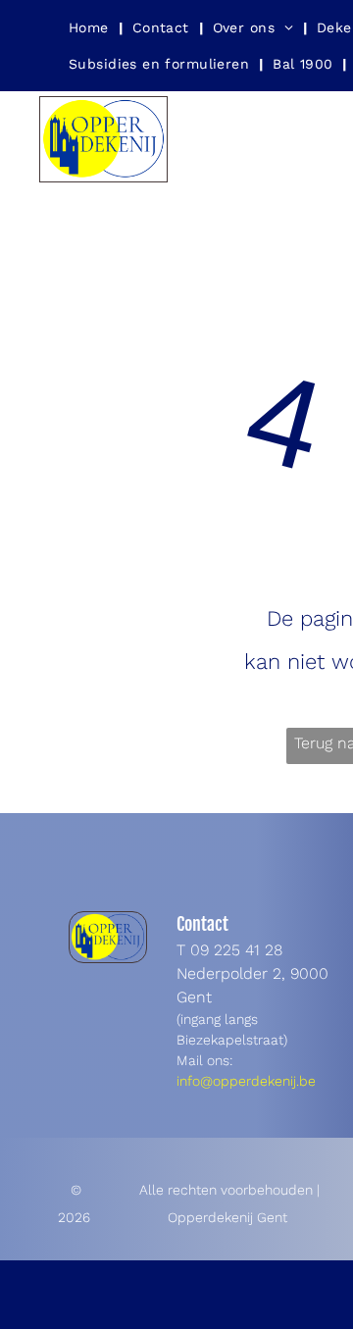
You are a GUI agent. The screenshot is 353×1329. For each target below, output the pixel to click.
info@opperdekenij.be (246, 1081)
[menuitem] (91, 27)
